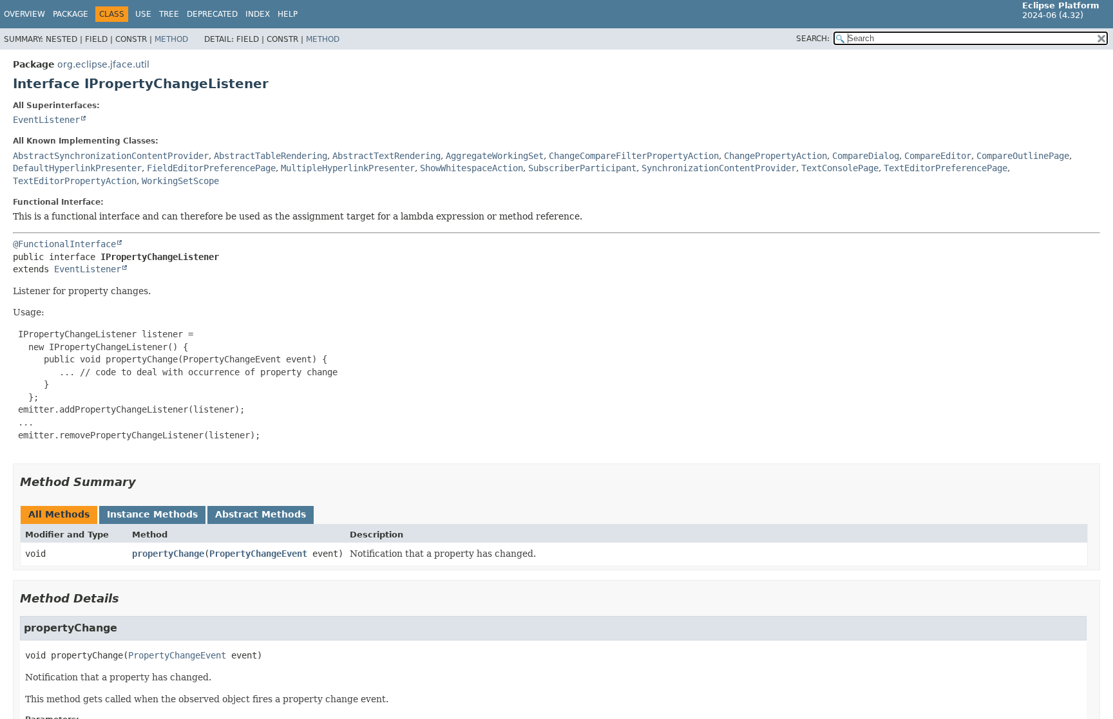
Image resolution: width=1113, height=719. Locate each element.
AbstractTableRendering (270, 156)
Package (70, 14)
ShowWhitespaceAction (471, 168)
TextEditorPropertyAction (75, 181)
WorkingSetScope (180, 181)
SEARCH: (813, 38)
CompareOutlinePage (1022, 156)
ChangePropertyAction (775, 156)
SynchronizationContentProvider (719, 168)
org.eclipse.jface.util (103, 64)
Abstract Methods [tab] (260, 514)
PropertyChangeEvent (258, 553)
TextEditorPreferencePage (945, 168)
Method (171, 39)
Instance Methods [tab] (152, 514)
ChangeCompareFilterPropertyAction (634, 156)
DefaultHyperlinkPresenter (77, 168)
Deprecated (212, 14)
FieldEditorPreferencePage (211, 168)
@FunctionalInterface (64, 244)
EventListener (46, 120)
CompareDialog (865, 156)
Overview (24, 14)
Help (288, 14)
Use (143, 14)
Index (257, 14)
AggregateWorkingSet (495, 156)
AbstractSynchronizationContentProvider (111, 156)
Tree (169, 14)
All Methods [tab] (59, 514)
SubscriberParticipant (582, 168)
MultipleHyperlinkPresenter (348, 168)
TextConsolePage (840, 168)
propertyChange (168, 553)
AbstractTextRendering (386, 156)
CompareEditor (937, 156)
